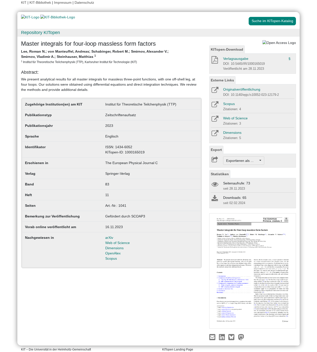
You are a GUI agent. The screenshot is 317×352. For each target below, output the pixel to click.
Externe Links (222, 80)
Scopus (111, 258)
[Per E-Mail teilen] (212, 337)
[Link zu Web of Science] (214, 120)
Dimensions (114, 248)
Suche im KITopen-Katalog (272, 21)
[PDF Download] (214, 61)
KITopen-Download (227, 49)
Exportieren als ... (242, 161)
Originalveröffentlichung (241, 89)
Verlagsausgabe (235, 59)
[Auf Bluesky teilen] (232, 337)
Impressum (63, 2)
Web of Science (117, 243)
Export (216, 150)
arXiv (109, 238)
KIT (23, 2)
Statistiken (220, 174)
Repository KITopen (40, 32)
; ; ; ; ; (95, 56)
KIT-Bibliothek (40, 2)
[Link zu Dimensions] (214, 135)
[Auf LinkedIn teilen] (222, 337)
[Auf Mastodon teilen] (241, 337)
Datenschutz (84, 2)
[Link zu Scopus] (214, 106)
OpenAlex (113, 253)
